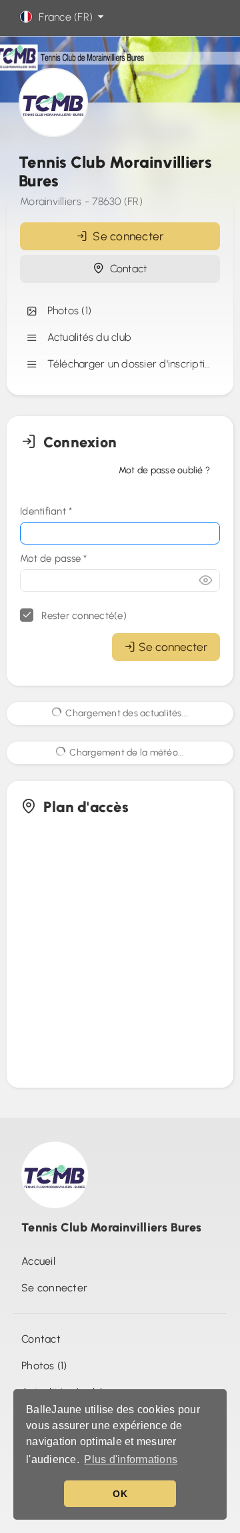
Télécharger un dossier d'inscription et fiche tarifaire (130, 363)
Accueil (38, 1261)
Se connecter (125, 236)
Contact (125, 268)
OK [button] (120, 1493)
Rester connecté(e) (83, 616)
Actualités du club (86, 337)
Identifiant (46, 511)
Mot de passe (53, 558)
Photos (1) (66, 310)
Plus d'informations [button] (130, 1459)
